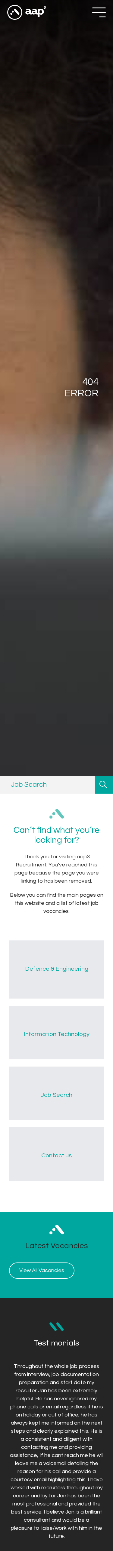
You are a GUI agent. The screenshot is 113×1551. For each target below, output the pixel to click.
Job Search (56, 1095)
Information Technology (56, 1034)
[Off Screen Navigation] (99, 12)
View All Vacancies (41, 1270)
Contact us (56, 1155)
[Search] (104, 785)
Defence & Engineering (56, 969)
